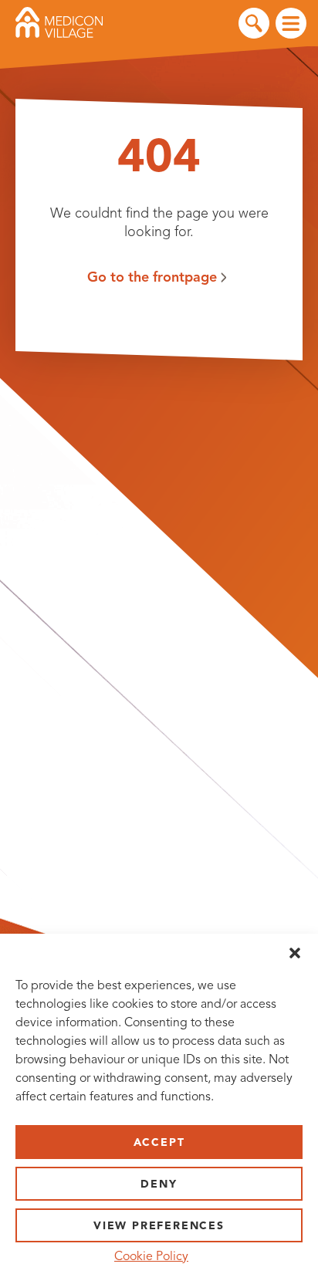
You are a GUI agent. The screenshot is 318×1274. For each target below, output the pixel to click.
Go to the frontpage (152, 277)
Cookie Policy (151, 1256)
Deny (158, 1184)
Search (253, 23)
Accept (159, 1142)
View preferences (159, 1225)
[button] (295, 953)
